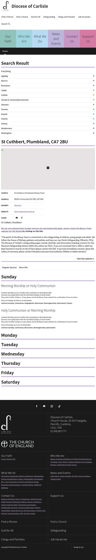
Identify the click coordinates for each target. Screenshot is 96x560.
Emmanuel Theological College (15, 502)
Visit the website (84, 258)
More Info (23, 267)
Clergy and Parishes (66, 16)
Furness (4, 109)
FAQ (14, 459)
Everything (6, 71)
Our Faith (8, 38)
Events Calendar (65, 476)
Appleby (4, 76)
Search (4, 23)
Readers (53, 465)
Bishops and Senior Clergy (10, 499)
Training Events (55, 479)
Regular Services (9, 267)
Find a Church (22, 16)
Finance (20, 479)
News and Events (56, 39)
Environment (38, 479)
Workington (6, 133)
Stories (9, 459)
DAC (21, 513)
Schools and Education (9, 479)
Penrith (4, 119)
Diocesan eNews (84, 476)
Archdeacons (25, 499)
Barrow (4, 81)
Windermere (6, 128)
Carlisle (4, 95)
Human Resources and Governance (23, 511)
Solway (4, 124)
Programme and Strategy (27, 505)
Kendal (4, 114)
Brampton (5, 86)
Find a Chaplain (86, 462)
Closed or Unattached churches (15, 100)
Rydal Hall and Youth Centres (67, 465)
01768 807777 (58, 431)
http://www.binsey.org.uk (24, 211)
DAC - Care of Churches (9, 482)
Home (5, 51)
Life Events (5, 476)
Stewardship (28, 479)
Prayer (3, 459)
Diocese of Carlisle (30, 6)
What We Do (40, 38)
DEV (82, 547)
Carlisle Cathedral (74, 462)
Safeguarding (49, 16)
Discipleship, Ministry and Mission (21, 476)
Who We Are (24, 38)
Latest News (54, 476)
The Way (75, 476)
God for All (35, 16)
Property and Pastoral (25, 482)
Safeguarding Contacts (9, 508)
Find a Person (7, 16)
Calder (4, 90)
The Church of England (17, 444)
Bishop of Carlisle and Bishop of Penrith (64, 459)
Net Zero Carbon (29, 513)
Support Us (88, 38)
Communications (27, 485)
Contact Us (72, 38)
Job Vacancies (84, 16)
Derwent (5, 105)
